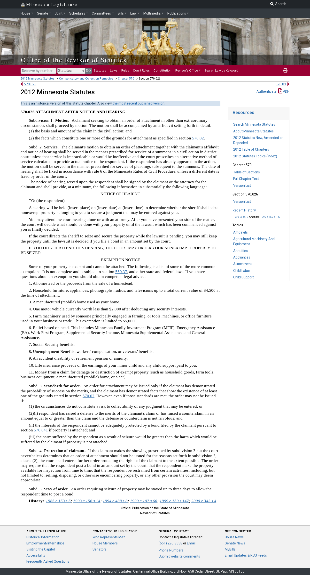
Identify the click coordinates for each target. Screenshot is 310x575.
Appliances (241, 257)
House (25, 13)
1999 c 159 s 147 (270, 217)
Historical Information (42, 537)
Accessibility (35, 555)
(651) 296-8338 (170, 543)
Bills (121, 13)
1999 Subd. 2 (240, 217)
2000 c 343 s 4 (203, 501)
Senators (100, 549)
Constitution (162, 70)
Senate (42, 13)
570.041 (41, 430)
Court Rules (141, 70)
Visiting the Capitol (40, 549)
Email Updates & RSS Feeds (246, 555)
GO (88, 70)
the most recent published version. (139, 103)
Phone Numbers (171, 550)
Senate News (235, 543)
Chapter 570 (126, 78)
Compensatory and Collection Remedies (86, 78)
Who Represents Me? (109, 537)
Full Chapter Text (246, 179)
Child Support (243, 277)
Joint (58, 13)
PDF (285, 91)
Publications (176, 13)
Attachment (242, 264)
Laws (113, 70)
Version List (242, 185)
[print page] (285, 70)
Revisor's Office (186, 70)
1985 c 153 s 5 (58, 501)
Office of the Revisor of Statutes (74, 59)
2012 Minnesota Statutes (37, 78)
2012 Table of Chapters (251, 149)
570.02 (198, 138)
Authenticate (266, 91)
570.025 (30, 84)
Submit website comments (179, 556)
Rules (125, 70)
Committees (101, 13)
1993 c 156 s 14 (86, 501)
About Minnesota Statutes (253, 131)
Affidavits (240, 232)
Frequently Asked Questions (47, 561)
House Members (105, 543)
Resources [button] (243, 112)
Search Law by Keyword (221, 70)
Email (191, 543)
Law (133, 13)
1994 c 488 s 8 (115, 501)
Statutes (100, 70)
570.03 (281, 84)
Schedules (77, 13)
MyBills (230, 549)
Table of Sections (246, 172)
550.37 (121, 271)
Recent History (244, 210)
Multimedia (152, 13)
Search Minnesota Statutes (254, 124)
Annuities (240, 251)
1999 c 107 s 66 (143, 501)
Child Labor (241, 271)
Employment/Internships (45, 543)
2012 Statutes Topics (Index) (255, 156)
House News (234, 537)
